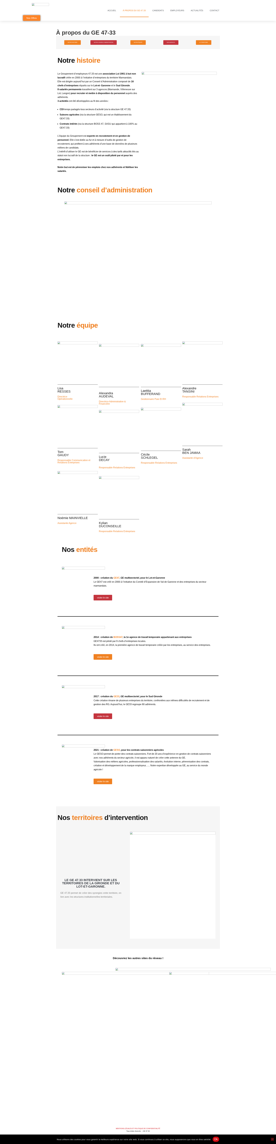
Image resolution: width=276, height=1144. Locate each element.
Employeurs (177, 10)
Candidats (158, 10)
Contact (214, 10)
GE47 (116, 578)
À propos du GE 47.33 (134, 10)
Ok (216, 1139)
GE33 (116, 696)
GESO (116, 750)
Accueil (112, 10)
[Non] (272, 1139)
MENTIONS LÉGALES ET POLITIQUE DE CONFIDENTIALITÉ (138, 1128)
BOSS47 (118, 637)
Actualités (197, 10)
